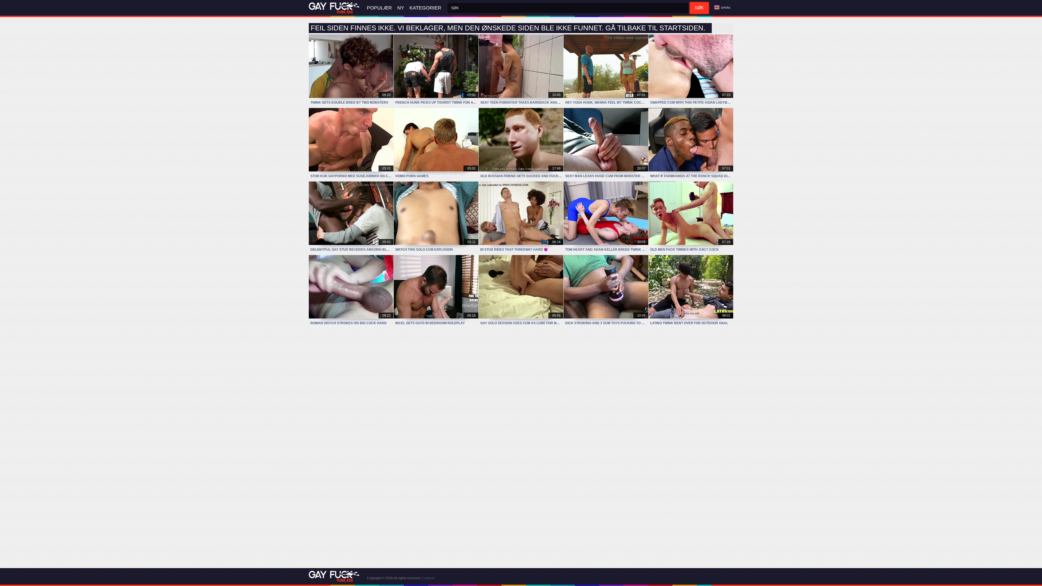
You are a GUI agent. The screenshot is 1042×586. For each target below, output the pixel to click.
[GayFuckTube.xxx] (335, 8)
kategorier (425, 8)
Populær (379, 8)
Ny (400, 8)
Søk (699, 7)
